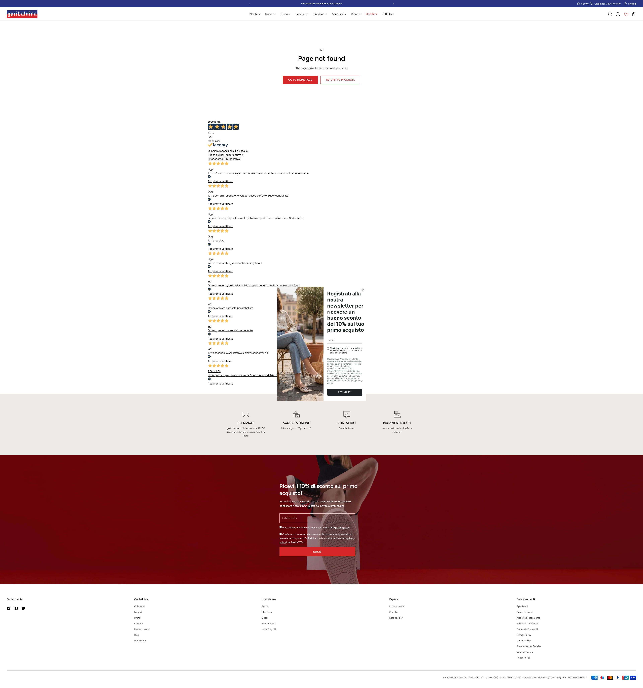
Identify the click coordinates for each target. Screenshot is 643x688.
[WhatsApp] (23, 608)
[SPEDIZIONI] (246, 424)
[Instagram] (8, 608)
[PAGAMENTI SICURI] (397, 424)
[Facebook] (16, 608)
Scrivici (585, 3)
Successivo (233, 158)
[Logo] (22, 14)
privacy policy (342, 527)
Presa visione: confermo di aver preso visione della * (316, 527)
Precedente (216, 158)
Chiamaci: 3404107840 (607, 3)
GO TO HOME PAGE (300, 79)
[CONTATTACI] (347, 424)
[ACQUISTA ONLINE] (296, 424)
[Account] (618, 14)
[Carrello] (634, 14)
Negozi (632, 3)
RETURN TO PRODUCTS (340, 79)
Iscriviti (317, 551)
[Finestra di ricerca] (610, 14)
